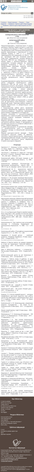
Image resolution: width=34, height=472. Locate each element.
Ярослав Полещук (21, 469)
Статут (3, 429)
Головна (3, 22)
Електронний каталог (6, 417)
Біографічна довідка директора (9, 431)
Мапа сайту (4, 425)
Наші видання (4, 420)
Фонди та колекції (5, 409)
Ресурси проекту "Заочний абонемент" (11, 421)
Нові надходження (6, 418)
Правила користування (7, 407)
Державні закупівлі (6, 434)
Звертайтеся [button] (19, 1)
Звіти (2, 432)
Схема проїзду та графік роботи (9, 459)
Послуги (3, 410)
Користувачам (12, 22)
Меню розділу (29, 33)
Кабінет (24, 1)
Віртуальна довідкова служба (9, 423)
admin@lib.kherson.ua (21, 458)
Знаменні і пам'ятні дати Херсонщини (20, 24)
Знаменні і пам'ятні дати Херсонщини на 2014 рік (16, 26)
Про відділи (4, 412)
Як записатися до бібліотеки (8, 406)
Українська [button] (13, 1)
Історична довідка (6, 401)
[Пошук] (32, 13)
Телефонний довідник (6, 461)
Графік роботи (5, 404)
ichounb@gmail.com (10, 458)
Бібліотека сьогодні (6, 403)
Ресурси (21, 22)
